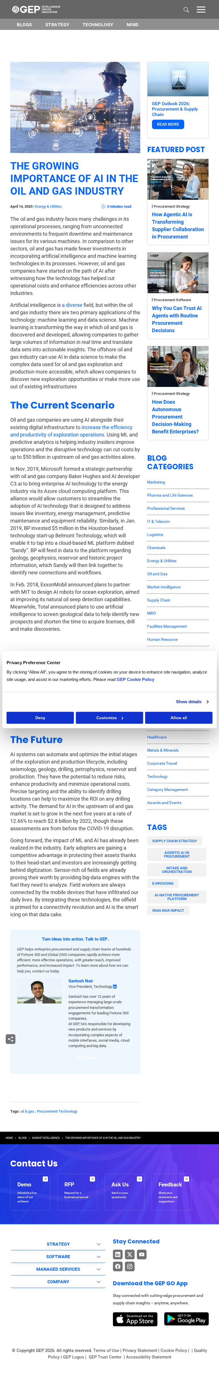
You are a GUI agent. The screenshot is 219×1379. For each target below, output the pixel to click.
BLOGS (24, 24)
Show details (189, 701)
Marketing (156, 482)
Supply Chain (158, 600)
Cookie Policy (174, 1350)
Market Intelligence (164, 587)
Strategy (57, 24)
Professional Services (166, 508)
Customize (106, 717)
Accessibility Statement (148, 1357)
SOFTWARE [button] (58, 1256)
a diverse (72, 305)
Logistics (155, 534)
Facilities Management (167, 626)
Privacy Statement (140, 1350)
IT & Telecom (158, 521)
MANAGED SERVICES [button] (58, 1269)
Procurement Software (172, 300)
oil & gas (27, 1111)
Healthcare (157, 737)
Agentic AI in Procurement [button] (177, 854)
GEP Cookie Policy (135, 679)
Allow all (179, 717)
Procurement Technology (57, 1111)
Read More (168, 124)
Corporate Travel (162, 763)
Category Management (167, 789)
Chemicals (156, 547)
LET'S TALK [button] (85, 1058)
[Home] (35, 9)
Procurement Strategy (172, 206)
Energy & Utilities (48, 206)
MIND (133, 24)
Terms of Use (106, 1350)
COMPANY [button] (58, 1281)
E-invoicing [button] (163, 883)
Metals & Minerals (163, 750)
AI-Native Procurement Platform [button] (177, 897)
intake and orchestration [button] (177, 870)
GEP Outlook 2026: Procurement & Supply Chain (175, 109)
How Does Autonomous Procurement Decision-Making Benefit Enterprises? (175, 416)
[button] (201, 9)
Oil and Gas (157, 574)
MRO (151, 613)
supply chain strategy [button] (174, 841)
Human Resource (162, 639)
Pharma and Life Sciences (170, 495)
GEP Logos (73, 1357)
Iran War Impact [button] (168, 910)
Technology (98, 24)
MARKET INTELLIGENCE (46, 1138)
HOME (9, 1138)
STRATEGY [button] (58, 1244)
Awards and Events (164, 802)
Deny (40, 717)
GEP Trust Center (106, 1357)
